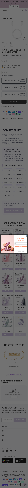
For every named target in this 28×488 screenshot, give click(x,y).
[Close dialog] (26, 236)
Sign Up (20, 246)
